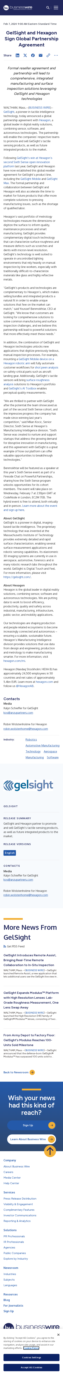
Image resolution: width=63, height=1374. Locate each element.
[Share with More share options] (56, 55)
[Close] (58, 1334)
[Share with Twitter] (25, 55)
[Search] (48, 7)
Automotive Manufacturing (42, 745)
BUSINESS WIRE (39, 107)
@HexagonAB (25, 686)
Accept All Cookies (31, 1367)
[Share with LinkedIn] (17, 55)
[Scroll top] (50, 1151)
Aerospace (50, 751)
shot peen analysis (46, 367)
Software (53, 757)
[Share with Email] (40, 55)
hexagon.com (44, 682)
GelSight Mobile (30, 179)
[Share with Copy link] (48, 55)
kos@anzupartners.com (18, 712)
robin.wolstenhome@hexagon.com (26, 728)
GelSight (9, 112)
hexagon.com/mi (14, 661)
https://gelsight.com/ (17, 577)
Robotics (31, 739)
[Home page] (18, 7)
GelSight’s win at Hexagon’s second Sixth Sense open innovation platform (28, 162)
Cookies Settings (31, 1357)
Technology (33, 751)
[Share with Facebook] (33, 55)
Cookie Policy (31, 1348)
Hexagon (44, 120)
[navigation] (55, 7)
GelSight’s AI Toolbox (22, 388)
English (10, 852)
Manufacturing (35, 757)
